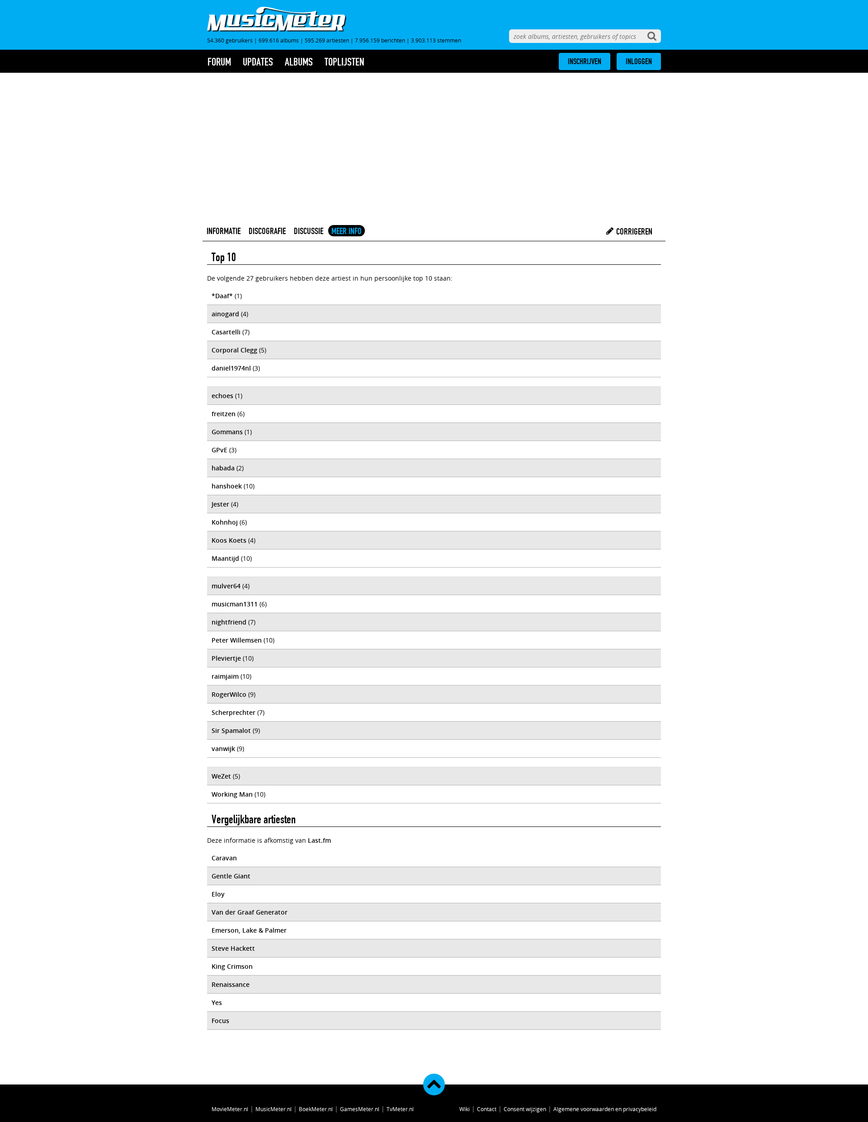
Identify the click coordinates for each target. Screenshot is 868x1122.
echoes (222, 395)
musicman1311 (235, 604)
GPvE (219, 450)
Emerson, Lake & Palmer (249, 930)
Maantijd (225, 558)
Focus (220, 1020)
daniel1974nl (231, 368)
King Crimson (232, 966)
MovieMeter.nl (230, 1109)
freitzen (224, 413)
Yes (217, 1002)
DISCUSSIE (308, 230)
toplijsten (344, 62)
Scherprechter (233, 712)
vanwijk (223, 748)
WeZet (221, 776)
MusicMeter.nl (273, 1109)
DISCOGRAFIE (267, 230)
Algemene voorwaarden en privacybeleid (604, 1109)
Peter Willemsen (237, 640)
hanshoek (227, 486)
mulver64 (226, 586)
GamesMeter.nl (359, 1109)
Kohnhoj (225, 522)
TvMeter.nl (400, 1109)
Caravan (224, 858)
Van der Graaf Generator (250, 912)
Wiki (464, 1109)
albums (299, 62)
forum (219, 62)
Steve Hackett (233, 948)
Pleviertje (226, 658)
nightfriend (229, 622)
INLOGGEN (639, 61)
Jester (220, 504)
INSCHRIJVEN (584, 61)
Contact (486, 1109)
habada (223, 468)
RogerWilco (229, 694)
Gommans (227, 431)
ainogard (225, 314)
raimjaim (225, 676)
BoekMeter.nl (316, 1109)
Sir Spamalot (231, 730)
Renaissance (231, 984)
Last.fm (319, 840)
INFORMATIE (224, 230)
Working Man (232, 794)
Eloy (218, 894)
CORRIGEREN (633, 231)
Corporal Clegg (234, 350)
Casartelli (226, 332)
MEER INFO (346, 230)
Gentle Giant (231, 876)
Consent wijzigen (525, 1109)
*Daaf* (222, 295)
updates (258, 62)
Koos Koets (229, 540)
